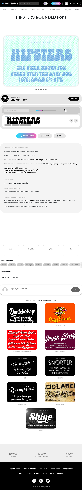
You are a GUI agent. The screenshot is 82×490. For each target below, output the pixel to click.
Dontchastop (22, 325)
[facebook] (34, 481)
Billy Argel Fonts (19, 99)
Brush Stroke (60, 352)
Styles (13, 10)
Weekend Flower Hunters (22, 352)
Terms (44, 473)
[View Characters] (71, 121)
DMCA (52, 473)
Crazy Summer (60, 325)
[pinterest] (48, 481)
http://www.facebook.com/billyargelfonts (20, 172)
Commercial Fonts (29, 469)
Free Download (28, 136)
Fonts (5, 10)
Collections (24, 10)
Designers (67, 10)
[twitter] (41, 481)
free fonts (14, 456)
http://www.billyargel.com (17, 168)
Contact (74, 98)
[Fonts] (10, 3)
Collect (46, 136)
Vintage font (28, 201)
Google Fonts (68, 469)
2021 (11, 248)
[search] (29, 3)
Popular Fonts (15, 469)
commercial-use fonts (42, 456)
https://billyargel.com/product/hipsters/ (61, 164)
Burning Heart (22, 404)
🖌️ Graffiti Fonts (54, 10)
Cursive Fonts (55, 469)
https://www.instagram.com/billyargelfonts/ (21, 170)
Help (20, 473)
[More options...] (76, 121)
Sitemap (60, 473)
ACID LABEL (60, 404)
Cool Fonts (43, 469)
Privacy (36, 473)
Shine (41, 431)
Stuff (77, 10)
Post (75, 290)
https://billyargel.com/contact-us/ (43, 160)
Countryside (22, 378)
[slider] (42, 110)
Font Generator (38, 10)
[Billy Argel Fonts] (6, 99)
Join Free (76, 3)
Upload (56, 3)
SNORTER (60, 378)
